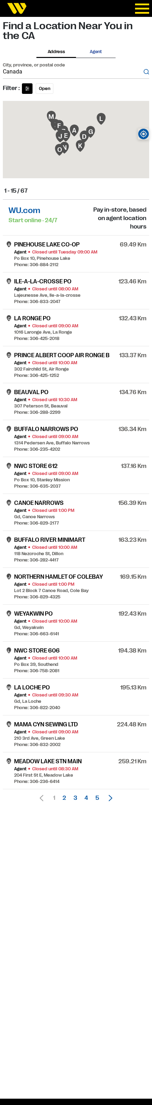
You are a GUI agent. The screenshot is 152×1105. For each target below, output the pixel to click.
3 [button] (75, 798)
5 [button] (97, 798)
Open (44, 88)
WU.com (24, 210)
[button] (109, 798)
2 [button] (64, 798)
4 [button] (86, 798)
